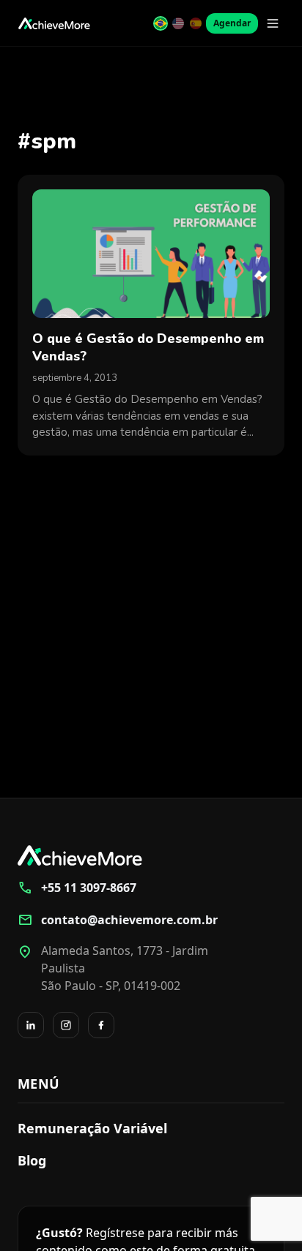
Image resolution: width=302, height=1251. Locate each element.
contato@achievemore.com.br (118, 920)
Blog (32, 1160)
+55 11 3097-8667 (77, 887)
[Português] (160, 23)
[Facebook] (101, 1025)
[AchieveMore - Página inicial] (54, 23)
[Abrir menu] (272, 23)
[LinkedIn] (31, 1025)
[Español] (195, 23)
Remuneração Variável (92, 1128)
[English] (178, 23)
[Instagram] (66, 1025)
